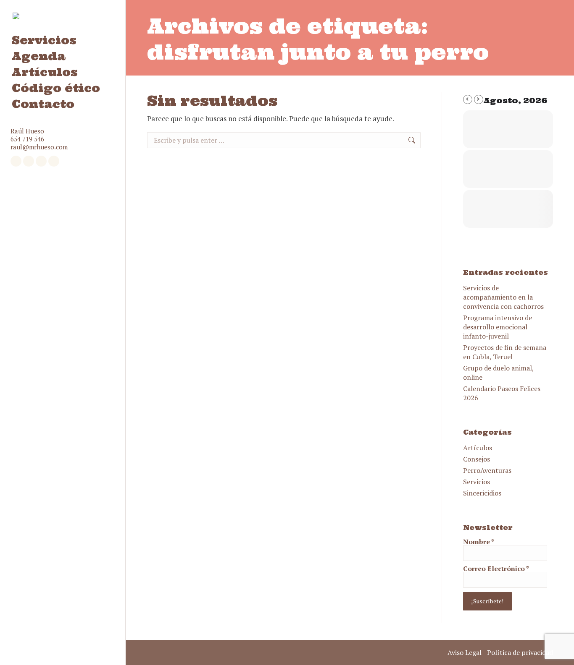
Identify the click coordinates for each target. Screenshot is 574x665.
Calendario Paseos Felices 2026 (501, 393)
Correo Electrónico (496, 568)
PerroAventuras (487, 470)
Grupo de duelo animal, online (498, 372)
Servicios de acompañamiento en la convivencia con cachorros (503, 297)
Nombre (478, 541)
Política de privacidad (520, 652)
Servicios (476, 481)
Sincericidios (482, 493)
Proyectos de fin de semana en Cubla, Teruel (504, 352)
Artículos (477, 447)
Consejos (476, 459)
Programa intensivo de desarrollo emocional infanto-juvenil (497, 327)
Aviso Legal (465, 652)
